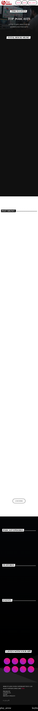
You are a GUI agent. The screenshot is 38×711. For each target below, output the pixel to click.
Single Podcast (9, 443)
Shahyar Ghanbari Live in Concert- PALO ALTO (21, 615)
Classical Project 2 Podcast (14, 397)
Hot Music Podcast (11, 351)
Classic (6, 393)
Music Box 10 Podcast (18, 131)
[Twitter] (3, 700)
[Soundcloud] (5, 700)
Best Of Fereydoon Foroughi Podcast (17, 304)
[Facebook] (8, 700)
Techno (6, 347)
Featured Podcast (15, 85)
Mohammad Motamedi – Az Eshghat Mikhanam (22, 580)
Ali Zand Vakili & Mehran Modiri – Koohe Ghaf (21, 571)
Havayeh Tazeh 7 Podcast (13, 258)
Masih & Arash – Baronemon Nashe (18, 589)
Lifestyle (7, 254)
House (6, 80)
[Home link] (6, 2)
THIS (23, 688)
